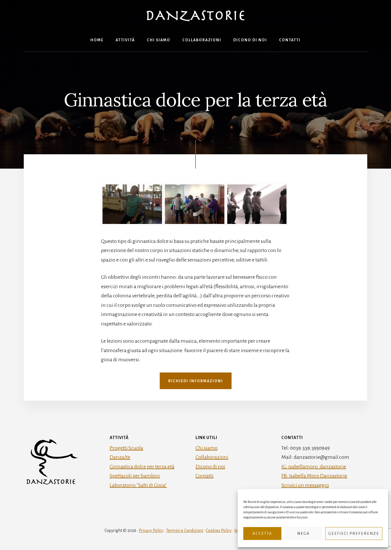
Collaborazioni (212, 457)
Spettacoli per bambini (135, 476)
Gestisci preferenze (353, 533)
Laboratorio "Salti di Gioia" (138, 485)
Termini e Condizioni (184, 530)
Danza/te (120, 457)
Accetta (262, 533)
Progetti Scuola (126, 448)
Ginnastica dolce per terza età (142, 466)
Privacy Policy (151, 530)
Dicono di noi (210, 466)
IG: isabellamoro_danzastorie (313, 466)
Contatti (205, 476)
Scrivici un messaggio (305, 485)
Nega (303, 533)
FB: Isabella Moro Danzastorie (314, 476)
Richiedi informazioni (195, 381)
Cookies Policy (219, 530)
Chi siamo (207, 448)
